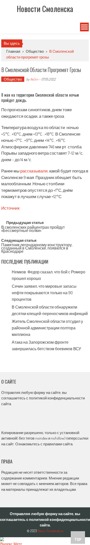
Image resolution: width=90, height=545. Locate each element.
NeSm (34, 79)
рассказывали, (34, 170)
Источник (10, 208)
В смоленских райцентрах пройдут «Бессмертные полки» (33, 229)
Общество (35, 51)
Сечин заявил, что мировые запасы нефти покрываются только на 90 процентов (44, 293)
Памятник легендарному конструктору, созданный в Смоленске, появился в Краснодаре (36, 247)
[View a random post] (6, 27)
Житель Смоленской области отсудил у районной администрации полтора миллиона (47, 328)
